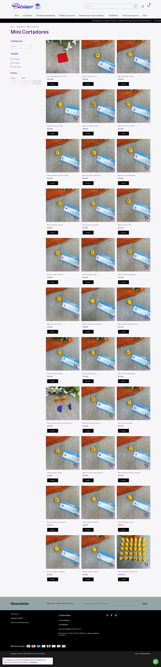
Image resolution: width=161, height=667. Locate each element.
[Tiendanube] (142, 654)
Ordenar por (17, 41)
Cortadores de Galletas (45, 16)
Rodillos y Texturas (67, 16)
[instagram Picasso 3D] (107, 615)
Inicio (16, 16)
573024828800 (64, 620)
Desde (13, 78)
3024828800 (63, 625)
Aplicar (37, 82)
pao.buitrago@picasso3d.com (69, 629)
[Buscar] (135, 6)
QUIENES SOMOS (17, 618)
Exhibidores (113, 16)
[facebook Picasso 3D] (112, 615)
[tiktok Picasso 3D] (116, 615)
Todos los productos (130, 16)
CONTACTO (15, 614)
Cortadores (27, 16)
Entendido (33, 662)
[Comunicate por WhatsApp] (155, 661)
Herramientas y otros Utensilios (91, 16)
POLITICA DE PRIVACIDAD (20, 622)
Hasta (24, 78)
